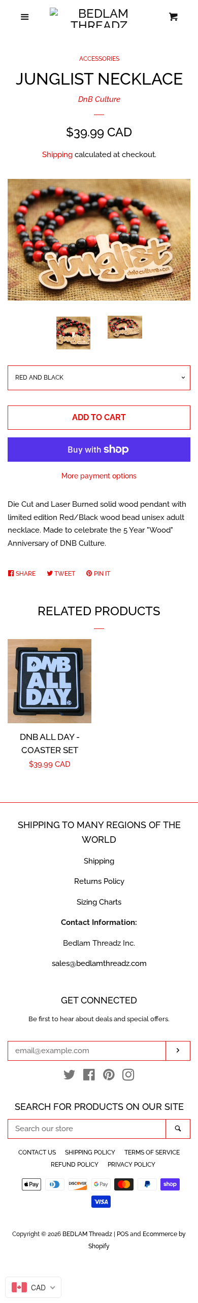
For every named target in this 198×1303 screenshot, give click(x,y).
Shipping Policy (90, 1152)
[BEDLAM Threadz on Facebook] (89, 1077)
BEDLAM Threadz (87, 1234)
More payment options (99, 476)
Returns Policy (99, 881)
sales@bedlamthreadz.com (99, 963)
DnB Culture (99, 99)
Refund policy (74, 1164)
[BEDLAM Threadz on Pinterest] (109, 1077)
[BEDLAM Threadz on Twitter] (69, 1077)
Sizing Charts (99, 902)
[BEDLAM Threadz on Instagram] (128, 1077)
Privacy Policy (131, 1164)
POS (122, 1234)
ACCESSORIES (99, 58)
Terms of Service (152, 1152)
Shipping (57, 154)
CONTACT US (37, 1152)
